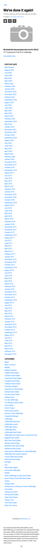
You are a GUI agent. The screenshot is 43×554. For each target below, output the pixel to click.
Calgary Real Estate (12, 373)
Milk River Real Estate (13, 440)
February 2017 (10, 254)
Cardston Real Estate (12, 376)
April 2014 (8, 346)
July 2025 (8, 105)
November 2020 (10, 132)
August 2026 (9, 70)
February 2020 (10, 157)
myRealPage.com (25, 519)
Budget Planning (10, 370)
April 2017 (8, 249)
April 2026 (8, 81)
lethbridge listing (11, 427)
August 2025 (9, 103)
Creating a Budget (11, 386)
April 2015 (8, 314)
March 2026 (9, 84)
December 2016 (10, 259)
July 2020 (8, 143)
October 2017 (10, 232)
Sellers (7, 481)
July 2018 (8, 208)
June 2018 (8, 211)
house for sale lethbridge (14, 413)
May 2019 (8, 181)
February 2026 (10, 86)
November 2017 (10, 230)
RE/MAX (8, 462)
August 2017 (9, 238)
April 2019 (8, 184)
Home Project (10, 408)
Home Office (9, 405)
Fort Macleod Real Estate (14, 403)
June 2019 (8, 178)
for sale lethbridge (11, 400)
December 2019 (10, 162)
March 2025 (9, 116)
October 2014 (10, 330)
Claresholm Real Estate (13, 378)
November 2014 (10, 327)
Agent (7, 362)
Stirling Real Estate (11, 495)
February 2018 (10, 222)
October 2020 (10, 135)
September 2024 (11, 121)
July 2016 (8, 273)
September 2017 (11, 235)
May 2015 (8, 311)
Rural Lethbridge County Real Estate (18, 476)
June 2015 (8, 308)
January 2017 (9, 257)
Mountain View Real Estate (14, 446)
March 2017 (9, 251)
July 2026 (8, 73)
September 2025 (11, 100)
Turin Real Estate (11, 503)
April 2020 (8, 151)
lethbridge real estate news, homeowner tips (21, 435)
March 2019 (9, 186)
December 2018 (10, 195)
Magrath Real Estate (12, 438)
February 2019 (10, 189)
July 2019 (8, 176)
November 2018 (10, 197)
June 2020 (8, 146)
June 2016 (8, 276)
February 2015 (10, 319)
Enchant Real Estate (12, 392)
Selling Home (9, 484)
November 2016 (10, 262)
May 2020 (8, 149)
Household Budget (11, 416)
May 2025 (8, 111)
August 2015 (9, 303)
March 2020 (9, 154)
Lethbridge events (11, 424)
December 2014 (10, 324)
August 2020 (9, 140)
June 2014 (8, 341)
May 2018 (8, 213)
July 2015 (8, 305)
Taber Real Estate (11, 497)
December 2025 (10, 92)
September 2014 (11, 332)
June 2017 (8, 243)
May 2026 (8, 78)
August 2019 (9, 173)
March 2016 (9, 284)
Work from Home (11, 505)
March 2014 (9, 349)
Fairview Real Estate (12, 394)
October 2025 (10, 97)
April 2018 (8, 216)
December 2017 (10, 227)
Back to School (10, 365)
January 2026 (9, 89)
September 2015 (11, 300)
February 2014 (10, 351)
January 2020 (9, 159)
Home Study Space (12, 411)
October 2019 (10, 167)
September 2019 (11, 170)
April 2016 (8, 281)
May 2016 (8, 278)
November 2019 (10, 165)
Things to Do (9, 500)
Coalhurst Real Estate (12, 384)
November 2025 (10, 94)
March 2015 (9, 316)
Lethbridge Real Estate (17, 17)
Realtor (7, 473)
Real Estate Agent (11, 467)
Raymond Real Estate (12, 459)
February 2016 (10, 286)
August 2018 (9, 205)
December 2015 (10, 292)
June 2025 (8, 108)
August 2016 (9, 270)
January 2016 (9, 289)
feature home (9, 397)
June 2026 (8, 76)
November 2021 (10, 130)
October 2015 (10, 297)
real (6, 465)
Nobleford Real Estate (13, 449)
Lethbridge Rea (10, 430)
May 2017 (8, 246)
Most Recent (9, 67)
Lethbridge (9, 419)
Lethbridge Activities (12, 422)
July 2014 (8, 338)
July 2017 (8, 240)
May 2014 (8, 343)
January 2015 (9, 322)
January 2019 (9, 192)
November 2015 (10, 295)
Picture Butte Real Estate (14, 457)
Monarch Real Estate (12, 443)
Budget (7, 367)
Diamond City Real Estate (14, 389)
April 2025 (8, 113)
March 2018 (9, 219)
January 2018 (9, 224)
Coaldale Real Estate (12, 381)
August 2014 (9, 335)
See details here (9, 56)
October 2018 (10, 200)
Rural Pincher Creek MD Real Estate (18, 478)
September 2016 (11, 268)
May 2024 (8, 124)
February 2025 (10, 119)
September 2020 (11, 138)
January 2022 (9, 127)
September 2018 (11, 203)
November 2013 (10, 354)
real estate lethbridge (12, 470)
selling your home (11, 492)
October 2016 (10, 265)
